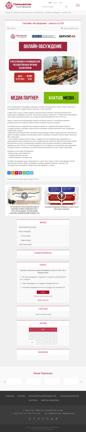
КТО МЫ (21, 396)
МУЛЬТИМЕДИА (25, 232)
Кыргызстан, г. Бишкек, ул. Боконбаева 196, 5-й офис (44, 410)
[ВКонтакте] (9, 173)
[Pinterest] (16, 173)
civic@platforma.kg (54, 413)
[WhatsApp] (24, 173)
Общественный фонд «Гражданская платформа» (43, 427)
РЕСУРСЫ (33, 400)
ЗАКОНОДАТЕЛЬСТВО (69, 396)
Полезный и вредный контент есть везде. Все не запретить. (43, 287)
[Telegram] (31, 173)
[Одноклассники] (12, 173)
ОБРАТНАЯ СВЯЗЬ (25, 244)
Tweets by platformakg (43, 314)
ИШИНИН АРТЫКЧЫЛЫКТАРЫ (23, 13)
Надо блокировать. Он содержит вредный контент (40, 283)
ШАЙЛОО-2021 (39, 13)
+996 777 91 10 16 (34, 413)
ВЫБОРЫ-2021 (73, 28)
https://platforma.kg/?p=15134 (28, 179)
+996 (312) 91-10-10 (20, 413)
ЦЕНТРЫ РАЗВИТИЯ (50, 400)
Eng (60, 3)
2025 (43, 330)
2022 (65, 28)
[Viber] (20, 173)
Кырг (55, 3)
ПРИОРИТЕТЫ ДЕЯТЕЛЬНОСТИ (42, 396)
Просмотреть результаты (43, 296)
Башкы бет (9, 13)
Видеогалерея (25, 240)
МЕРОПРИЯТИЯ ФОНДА (27, 227)
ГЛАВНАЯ (9, 396)
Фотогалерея (25, 236)
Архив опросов (43, 300)
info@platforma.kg (68, 413)
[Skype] (28, 173)
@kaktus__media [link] (48, 165)
